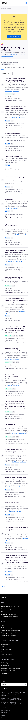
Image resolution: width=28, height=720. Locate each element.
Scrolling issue (9, 199)
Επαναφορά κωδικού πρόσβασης (10, 668)
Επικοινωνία (4, 718)
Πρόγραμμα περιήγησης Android (10, 630)
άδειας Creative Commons (17, 704)
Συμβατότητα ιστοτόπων (18, 97)
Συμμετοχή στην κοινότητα (8, 614)
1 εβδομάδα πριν (22, 100)
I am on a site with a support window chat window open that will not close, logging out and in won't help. (15, 80)
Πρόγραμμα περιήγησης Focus (10, 635)
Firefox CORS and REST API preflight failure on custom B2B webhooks (15, 251)
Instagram (6, 688)
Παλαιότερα (4, 586)
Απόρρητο (4, 712)
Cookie (3, 715)
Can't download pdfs (10, 424)
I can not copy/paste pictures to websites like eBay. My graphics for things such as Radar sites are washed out (16, 529)
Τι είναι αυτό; (5, 665)
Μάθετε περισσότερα (14, 36)
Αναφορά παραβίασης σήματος (10, 606)
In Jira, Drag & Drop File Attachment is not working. (12, 349)
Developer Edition (6, 644)
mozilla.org (4, 707)
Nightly (3, 652)
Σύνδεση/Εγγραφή (6, 663)
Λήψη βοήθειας (5, 673)
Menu (22, 3)
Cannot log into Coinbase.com (13, 156)
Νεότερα (3, 585)
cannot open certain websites (13, 133)
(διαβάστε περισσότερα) (12, 91)
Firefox (8, 97)
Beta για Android (6, 649)
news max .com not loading (12, 502)
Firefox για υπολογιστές (8, 628)
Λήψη (2, 625)
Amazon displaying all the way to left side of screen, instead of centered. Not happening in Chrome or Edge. (15, 328)
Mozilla (4, 597)
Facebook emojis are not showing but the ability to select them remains (15, 107)
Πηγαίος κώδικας (6, 609)
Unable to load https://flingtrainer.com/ (16, 477)
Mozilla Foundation (16, 692)
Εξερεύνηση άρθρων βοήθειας (9, 616)
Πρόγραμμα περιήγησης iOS (9, 633)
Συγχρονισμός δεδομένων (8, 670)
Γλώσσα (3, 681)
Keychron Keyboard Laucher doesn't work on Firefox (12, 224)
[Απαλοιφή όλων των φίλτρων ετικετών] (13, 64)
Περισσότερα (19, 67)
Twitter (3, 611)
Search (19, 3)
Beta (2, 646)
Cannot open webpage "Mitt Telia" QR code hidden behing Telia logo (14, 278)
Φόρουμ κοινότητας (7, 8)
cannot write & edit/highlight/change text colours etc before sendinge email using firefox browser (15, 451)
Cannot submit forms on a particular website (11, 375)
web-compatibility (6, 64)
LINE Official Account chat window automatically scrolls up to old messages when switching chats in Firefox (16, 300)
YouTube (4, 688)
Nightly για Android (6, 654)
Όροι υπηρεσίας (5, 710)
